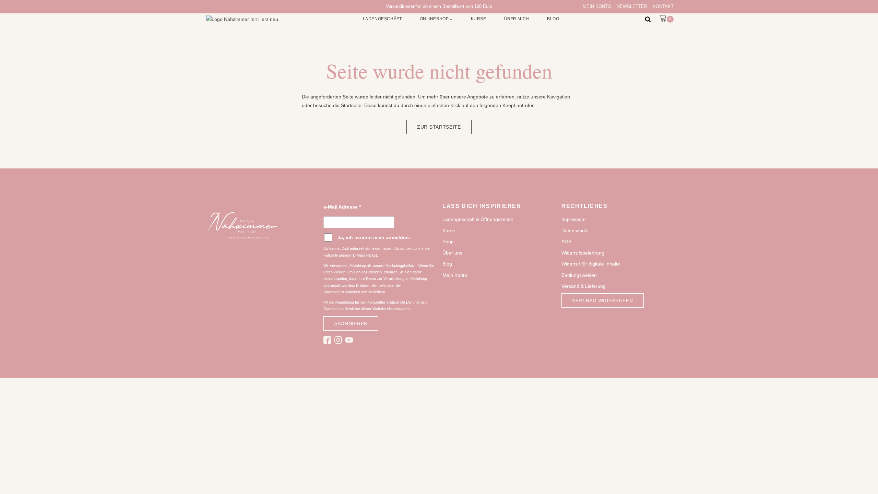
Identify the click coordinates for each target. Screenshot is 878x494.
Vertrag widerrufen (602, 300)
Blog (447, 264)
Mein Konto (597, 6)
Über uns (452, 253)
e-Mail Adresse (342, 207)
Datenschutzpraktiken (341, 292)
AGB (566, 241)
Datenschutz (575, 230)
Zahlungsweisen (579, 275)
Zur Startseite (439, 127)
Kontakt (663, 6)
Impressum (573, 219)
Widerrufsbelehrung (582, 253)
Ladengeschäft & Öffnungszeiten (477, 219)
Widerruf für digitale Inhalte (590, 264)
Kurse (448, 230)
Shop (448, 241)
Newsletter (632, 6)
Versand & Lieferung (583, 286)
